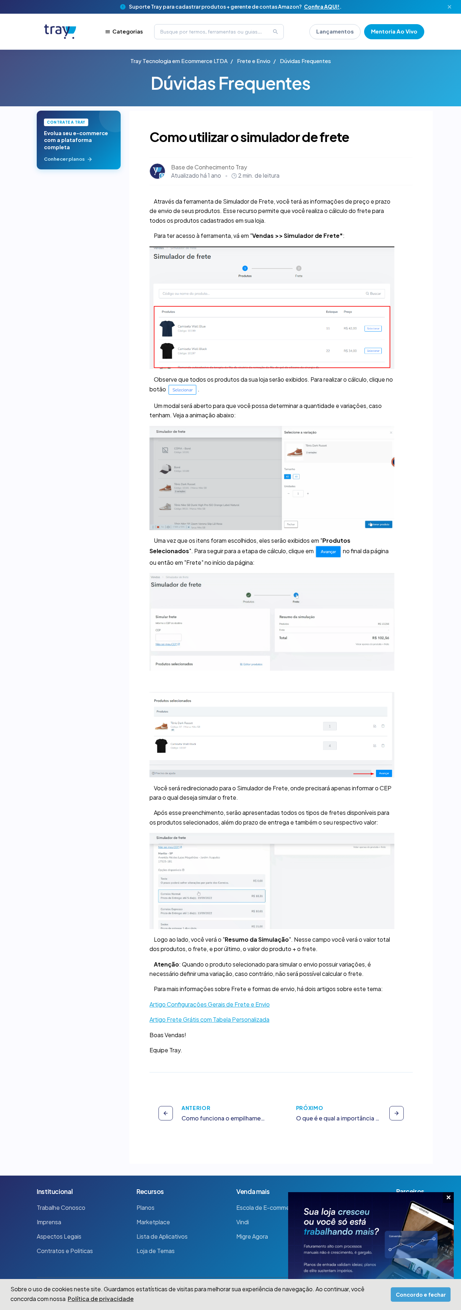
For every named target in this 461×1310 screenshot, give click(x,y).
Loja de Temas (155, 1251)
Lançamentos (335, 31)
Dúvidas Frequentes (305, 60)
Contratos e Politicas (65, 1251)
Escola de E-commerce (267, 1207)
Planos (145, 1207)
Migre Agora (252, 1236)
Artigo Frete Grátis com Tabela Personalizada (209, 1019)
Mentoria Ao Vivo (394, 31)
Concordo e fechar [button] (421, 1294)
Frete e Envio (253, 60)
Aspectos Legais (59, 1236)
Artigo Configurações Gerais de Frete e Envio (209, 1004)
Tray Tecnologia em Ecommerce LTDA (179, 60)
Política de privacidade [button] (101, 1298)
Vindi (242, 1222)
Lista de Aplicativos (162, 1236)
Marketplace (153, 1222)
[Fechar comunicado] (449, 7)
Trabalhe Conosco (61, 1207)
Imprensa (49, 1222)
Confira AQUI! (322, 6)
